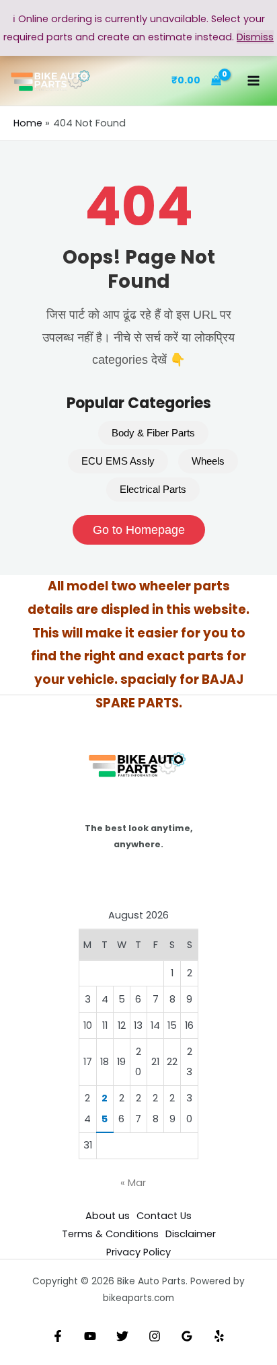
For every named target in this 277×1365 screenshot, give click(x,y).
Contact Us (164, 1215)
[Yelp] (219, 1336)
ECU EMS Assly (118, 461)
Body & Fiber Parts (153, 433)
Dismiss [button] (255, 37)
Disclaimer (190, 1234)
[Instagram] (155, 1336)
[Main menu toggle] (253, 80)
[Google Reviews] (187, 1336)
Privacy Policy (138, 1252)
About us (107, 1215)
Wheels (208, 461)
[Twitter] (122, 1336)
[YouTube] (90, 1336)
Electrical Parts (153, 489)
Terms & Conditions (110, 1234)
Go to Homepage (139, 530)
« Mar (133, 1183)
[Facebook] (58, 1336)
